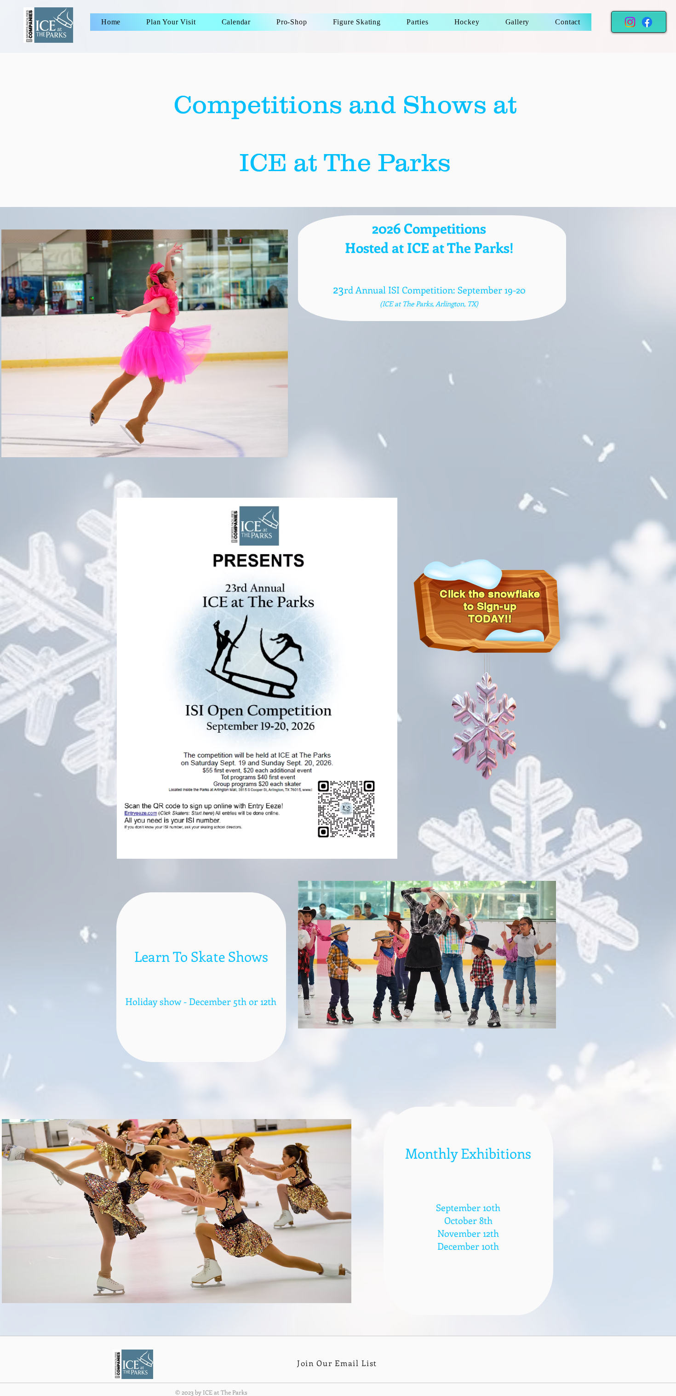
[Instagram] (630, 22)
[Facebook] (647, 22)
